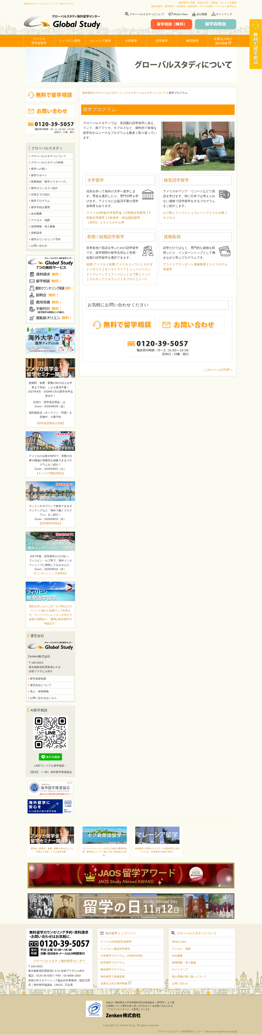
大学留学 (131, 40)
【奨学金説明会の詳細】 (50, 423)
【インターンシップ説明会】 (50, 573)
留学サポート (39, 175)
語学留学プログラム (113, 962)
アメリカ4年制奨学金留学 (116, 941)
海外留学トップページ (120, 933)
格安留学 (192, 40)
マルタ (94, 279)
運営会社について (40, 685)
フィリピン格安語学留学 (115, 948)
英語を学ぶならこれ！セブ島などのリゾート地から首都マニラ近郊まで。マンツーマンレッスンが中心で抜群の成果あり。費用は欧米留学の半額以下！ (50, 615)
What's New (180, 14)
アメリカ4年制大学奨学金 (104, 212)
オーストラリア (115, 269)
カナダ (148, 264)
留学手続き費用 (40, 207)
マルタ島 (218, 212)
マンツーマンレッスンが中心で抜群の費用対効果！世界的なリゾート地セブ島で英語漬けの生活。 (104, 851)
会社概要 (201, 14)
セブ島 (167, 212)
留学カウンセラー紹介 (44, 188)
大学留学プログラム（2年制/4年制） (123, 955)
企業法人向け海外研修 (223, 41)
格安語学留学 (176, 180)
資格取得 (172, 236)
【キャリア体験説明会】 (50, 473)
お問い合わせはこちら (43, 697)
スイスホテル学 (113, 222)
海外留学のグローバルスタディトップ (105, 92)
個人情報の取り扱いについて (189, 976)
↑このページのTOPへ (218, 369)
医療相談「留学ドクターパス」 (50, 181)
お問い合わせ (39, 245)
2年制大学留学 (136, 212)
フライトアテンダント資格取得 (184, 264)
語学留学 (162, 40)
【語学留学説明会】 (50, 523)
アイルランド (111, 279)
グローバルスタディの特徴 (47, 162)
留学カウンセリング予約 (46, 239)
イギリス (95, 269)
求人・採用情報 (39, 691)
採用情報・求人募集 (43, 226)
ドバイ (143, 279)
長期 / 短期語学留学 (105, 236)
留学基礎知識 (38, 678)
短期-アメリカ (96, 264)
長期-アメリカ (118, 264)
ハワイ (135, 264)
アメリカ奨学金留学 (39, 40)
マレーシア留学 (100, 40)
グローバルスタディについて (146, 14)
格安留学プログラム (113, 969)
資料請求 (36, 232)
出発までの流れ (40, 194)
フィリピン (183, 212)
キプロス (169, 217)
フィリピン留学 (69, 40)
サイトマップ (224, 14)
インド (146, 274)
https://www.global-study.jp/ (221, 1031)
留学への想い (39, 168)
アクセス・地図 (40, 220)
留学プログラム (40, 200)
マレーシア (201, 212)
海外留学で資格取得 (113, 976)
